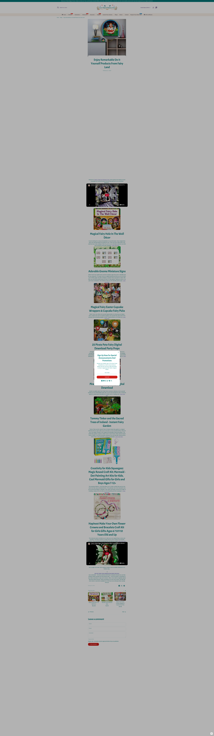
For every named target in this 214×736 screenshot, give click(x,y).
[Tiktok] (107, 380)
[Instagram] (105, 380)
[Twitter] (111, 380)
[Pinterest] (109, 380)
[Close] (118, 352)
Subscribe (107, 377)
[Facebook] (102, 380)
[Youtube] (104, 380)
